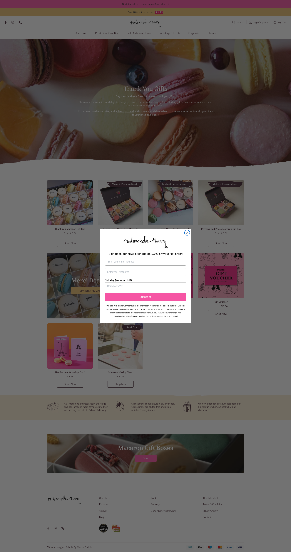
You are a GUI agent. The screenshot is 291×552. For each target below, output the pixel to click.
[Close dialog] (187, 232)
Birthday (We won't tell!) (118, 280)
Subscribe (145, 296)
